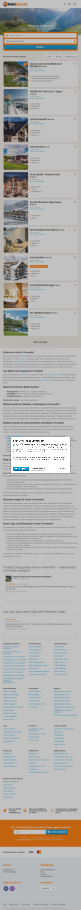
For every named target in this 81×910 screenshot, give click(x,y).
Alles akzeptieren (21, 469)
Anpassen (63, 469)
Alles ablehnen (37, 469)
